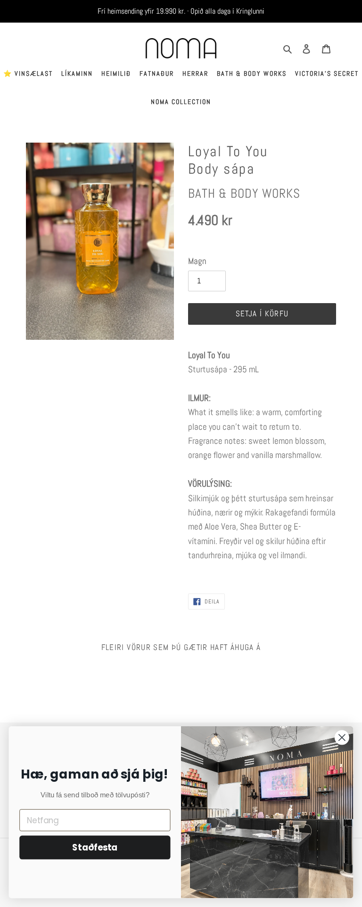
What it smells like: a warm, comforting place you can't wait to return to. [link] (257, 433)
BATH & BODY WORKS (252, 73)
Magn (197, 261)
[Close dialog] (342, 737)
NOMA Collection (181, 101)
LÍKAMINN (77, 73)
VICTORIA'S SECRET (327, 73)
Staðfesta (94, 848)
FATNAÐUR (157, 73)
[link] (262, 462)
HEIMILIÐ (116, 73)
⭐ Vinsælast (28, 73)
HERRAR (195, 73)
